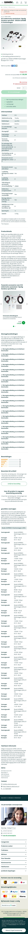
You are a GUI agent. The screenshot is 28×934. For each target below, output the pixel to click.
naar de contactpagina (9, 835)
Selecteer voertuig (9, 13)
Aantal (18, 88)
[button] (21, 2)
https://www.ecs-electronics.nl (11, 786)
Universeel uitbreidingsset (10, 316)
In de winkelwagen (15, 92)
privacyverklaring (12, 924)
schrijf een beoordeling (14, 484)
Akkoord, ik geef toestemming (14, 930)
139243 (16, 186)
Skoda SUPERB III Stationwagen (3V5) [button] (13, 528)
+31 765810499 (7, 789)
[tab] (13, 326)
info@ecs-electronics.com (10, 784)
